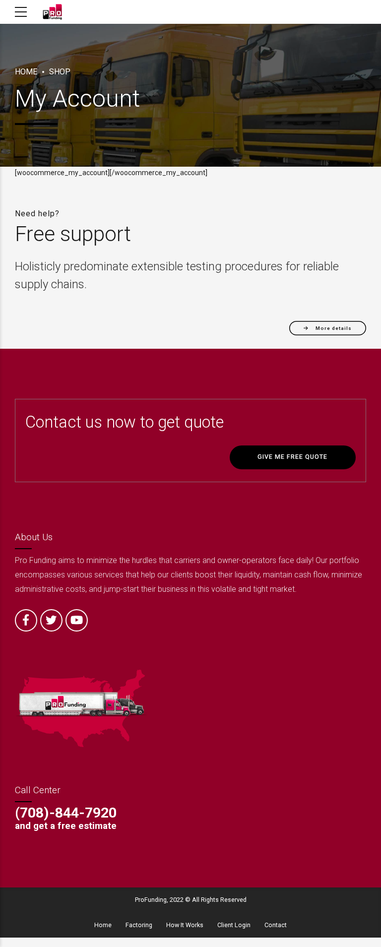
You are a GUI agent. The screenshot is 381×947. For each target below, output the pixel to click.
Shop (59, 71)
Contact (275, 925)
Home (26, 71)
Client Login (234, 925)
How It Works (184, 925)
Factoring (139, 925)
